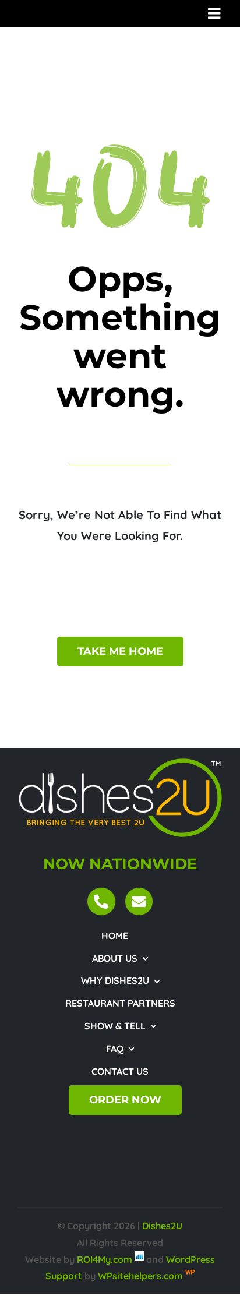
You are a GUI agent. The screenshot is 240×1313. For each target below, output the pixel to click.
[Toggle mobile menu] (215, 13)
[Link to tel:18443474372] (101, 901)
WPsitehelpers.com (141, 1276)
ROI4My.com (104, 1259)
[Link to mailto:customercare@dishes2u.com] (139, 901)
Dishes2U (162, 1225)
